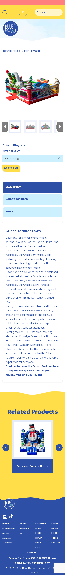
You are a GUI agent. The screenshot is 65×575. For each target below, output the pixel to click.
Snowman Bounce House (32, 466)
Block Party (40, 523)
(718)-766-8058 (39, 558)
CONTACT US (32, 552)
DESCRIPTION (14, 187)
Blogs (54, 533)
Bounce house (11, 50)
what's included (17, 199)
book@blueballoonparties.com (32, 563)
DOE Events (24, 528)
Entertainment (8, 528)
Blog (37, 548)
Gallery (23, 523)
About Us (6, 523)
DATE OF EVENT (11, 151)
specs (9, 212)
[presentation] (5, 447)
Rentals (5, 533)
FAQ (21, 533)
